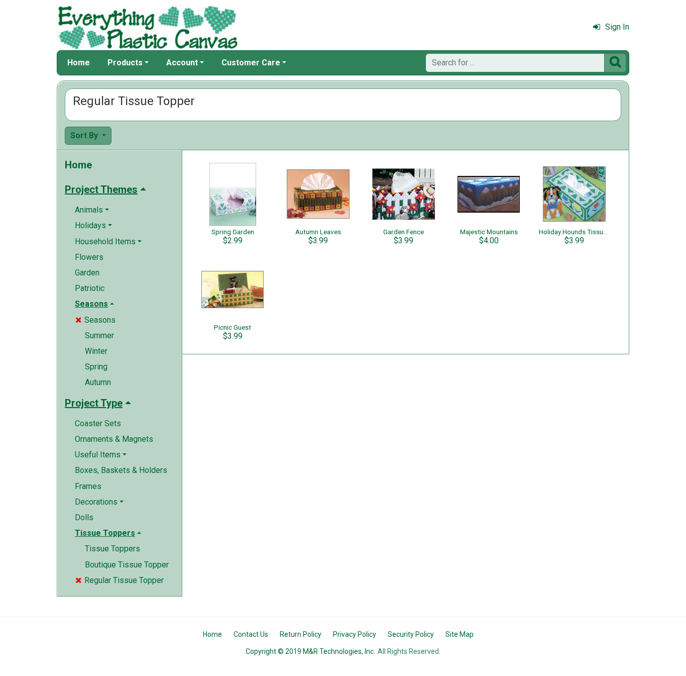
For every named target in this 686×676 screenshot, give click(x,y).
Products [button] (125, 62)
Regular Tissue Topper (119, 580)
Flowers (89, 257)
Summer (99, 335)
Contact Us (251, 634)
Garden (87, 272)
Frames (88, 486)
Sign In (617, 27)
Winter (96, 351)
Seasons (95, 320)
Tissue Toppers (112, 548)
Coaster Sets (98, 423)
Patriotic (89, 288)
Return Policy (300, 634)
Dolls (84, 517)
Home (78, 62)
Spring (96, 366)
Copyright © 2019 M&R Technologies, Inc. (310, 651)
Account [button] (182, 62)
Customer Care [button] (250, 62)
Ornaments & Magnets (114, 439)
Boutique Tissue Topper (127, 564)
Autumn (98, 382)
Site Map (459, 634)
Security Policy (411, 634)
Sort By (85, 135)
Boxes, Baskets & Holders (121, 470)
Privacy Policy (354, 634)
